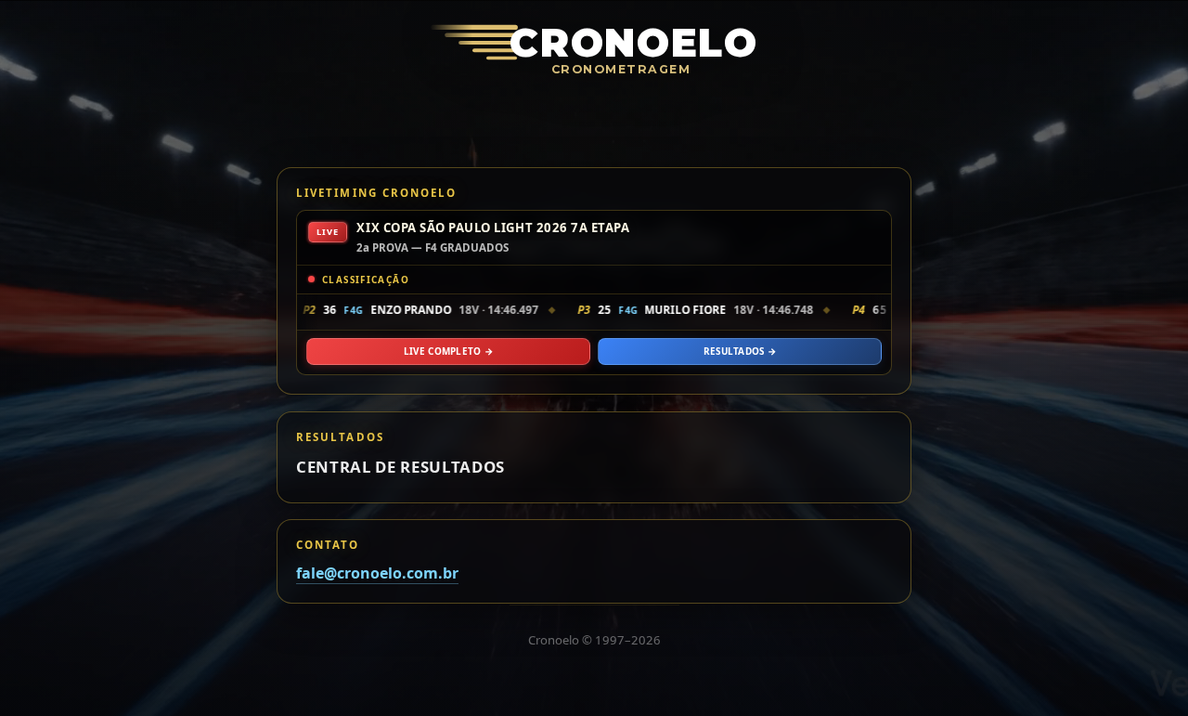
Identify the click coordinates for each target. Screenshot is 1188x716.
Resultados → (740, 351)
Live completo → (448, 351)
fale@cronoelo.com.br (377, 574)
